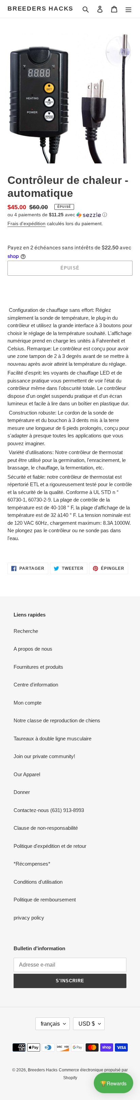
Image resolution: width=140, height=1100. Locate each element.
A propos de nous (33, 649)
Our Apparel (27, 774)
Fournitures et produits (38, 667)
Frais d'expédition (26, 223)
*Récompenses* (32, 864)
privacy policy (29, 918)
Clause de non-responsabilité (46, 828)
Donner (22, 792)
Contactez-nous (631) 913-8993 (49, 810)
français (50, 1024)
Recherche (26, 631)
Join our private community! (44, 756)
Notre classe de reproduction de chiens (57, 720)
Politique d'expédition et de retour (50, 846)
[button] (57, 215)
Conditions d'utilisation (38, 882)
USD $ (86, 1024)
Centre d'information (36, 685)
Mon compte (27, 703)
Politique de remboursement (45, 899)
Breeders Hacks (40, 8)
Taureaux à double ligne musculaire (52, 738)
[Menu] (128, 9)
